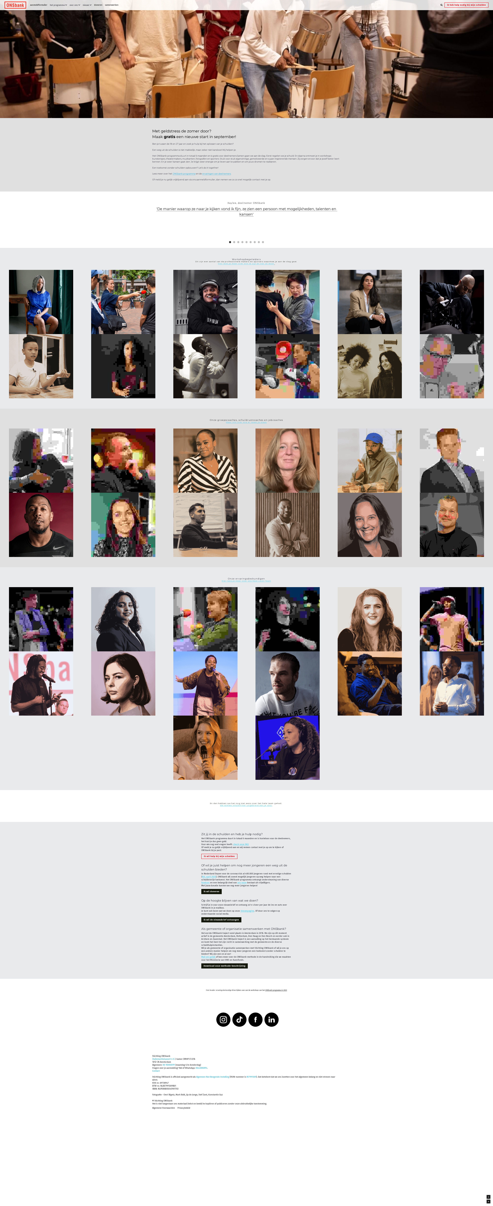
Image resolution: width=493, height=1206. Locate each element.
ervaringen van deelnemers (216, 174)
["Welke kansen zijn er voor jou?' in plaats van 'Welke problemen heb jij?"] (452, 461)
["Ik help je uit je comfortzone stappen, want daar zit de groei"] (41, 525)
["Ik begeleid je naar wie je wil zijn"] (41, 461)
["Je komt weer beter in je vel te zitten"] (287, 302)
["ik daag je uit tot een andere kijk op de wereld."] (452, 302)
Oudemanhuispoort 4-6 (163, 1050)
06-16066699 (169, 1055)
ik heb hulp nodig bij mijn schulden (466, 5)
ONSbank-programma (273, 990)
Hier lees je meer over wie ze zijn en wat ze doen (246, 264)
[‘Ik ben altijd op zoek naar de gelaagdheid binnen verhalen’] (123, 302)
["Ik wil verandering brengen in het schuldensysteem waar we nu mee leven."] (452, 619)
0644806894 (201, 1059)
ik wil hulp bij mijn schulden (219, 856)
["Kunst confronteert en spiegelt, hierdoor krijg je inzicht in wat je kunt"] (452, 366)
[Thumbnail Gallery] (41, 302)
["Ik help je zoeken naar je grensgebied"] (287, 366)
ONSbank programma (184, 174)
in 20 (283, 990)
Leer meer (35, 1187)
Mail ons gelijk (208, 957)
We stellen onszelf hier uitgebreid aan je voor (246, 805)
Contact (156, 1061)
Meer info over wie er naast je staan (246, 422)
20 (286, 990)
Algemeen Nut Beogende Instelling (212, 1067)
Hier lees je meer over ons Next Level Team (246, 581)
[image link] (16, 5)
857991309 (251, 1067)
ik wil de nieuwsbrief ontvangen (221, 920)
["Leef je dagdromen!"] (205, 302)
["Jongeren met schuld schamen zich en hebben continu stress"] (123, 461)
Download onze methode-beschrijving (224, 966)
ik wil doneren (211, 892)
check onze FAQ (241, 844)
